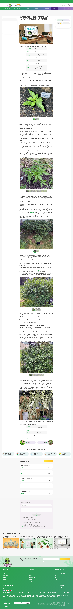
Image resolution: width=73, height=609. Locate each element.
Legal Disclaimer (22, 436)
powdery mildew (41, 270)
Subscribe (65, 558)
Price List (4, 577)
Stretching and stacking (7, 25)
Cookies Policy (57, 577)
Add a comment (48, 461)
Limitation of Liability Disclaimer (61, 573)
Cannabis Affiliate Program (34, 577)
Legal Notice (57, 579)
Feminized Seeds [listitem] (7, 8)
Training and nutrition (7, 22)
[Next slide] (52, 101)
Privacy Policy (57, 575)
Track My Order (6, 573)
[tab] (34, 119)
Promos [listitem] (54, 8)
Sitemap (30, 581)
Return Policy (5, 575)
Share (65, 23)
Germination (5, 19)
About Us (30, 571)
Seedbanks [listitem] (47, 8)
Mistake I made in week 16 (7, 28)
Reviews (30, 575)
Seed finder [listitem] (28, 8)
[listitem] (62, 5)
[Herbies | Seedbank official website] (8, 5)
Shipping (4, 571)
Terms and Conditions (59, 571)
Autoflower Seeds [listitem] (18, 8)
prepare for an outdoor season (28, 82)
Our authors (31, 579)
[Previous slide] (20, 101)
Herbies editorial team (25, 438)
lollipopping (31, 212)
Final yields (5, 31)
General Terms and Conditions (50, 561)
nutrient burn (45, 321)
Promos (4, 579)
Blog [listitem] (61, 8)
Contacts (30, 573)
